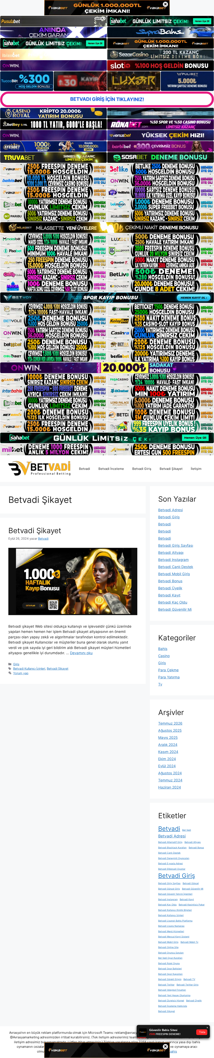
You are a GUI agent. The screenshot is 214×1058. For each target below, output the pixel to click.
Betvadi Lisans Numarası (171, 926)
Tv (160, 684)
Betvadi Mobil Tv (189, 942)
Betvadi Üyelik (170, 588)
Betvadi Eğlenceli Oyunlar (171, 869)
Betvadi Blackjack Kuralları (172, 847)
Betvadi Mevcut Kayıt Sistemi (173, 936)
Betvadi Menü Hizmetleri (171, 931)
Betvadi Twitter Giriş (188, 984)
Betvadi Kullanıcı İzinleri (29, 668)
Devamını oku (81, 653)
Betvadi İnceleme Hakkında (172, 1006)
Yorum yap (20, 673)
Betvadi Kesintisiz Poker (192, 904)
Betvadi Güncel (191, 883)
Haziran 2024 (169, 787)
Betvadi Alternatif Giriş (170, 842)
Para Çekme (168, 670)
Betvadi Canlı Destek (175, 567)
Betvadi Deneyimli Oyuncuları (173, 858)
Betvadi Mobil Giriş (174, 574)
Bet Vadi (186, 830)
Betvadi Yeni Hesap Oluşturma (174, 995)
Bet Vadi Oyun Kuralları (170, 958)
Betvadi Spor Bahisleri (170, 968)
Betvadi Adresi (170, 510)
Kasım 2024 (168, 752)
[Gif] (107, 227)
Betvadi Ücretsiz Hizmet (171, 1000)
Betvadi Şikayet (171, 469)
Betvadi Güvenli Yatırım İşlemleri (175, 894)
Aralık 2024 (167, 745)
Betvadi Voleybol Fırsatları (172, 990)
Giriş (16, 664)
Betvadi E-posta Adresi (170, 863)
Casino (164, 656)
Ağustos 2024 (170, 773)
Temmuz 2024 (170, 780)
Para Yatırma (169, 677)
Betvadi (84, 469)
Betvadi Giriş (141, 469)
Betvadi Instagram (173, 560)
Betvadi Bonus (170, 581)
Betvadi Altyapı (170, 553)
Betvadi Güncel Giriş (169, 888)
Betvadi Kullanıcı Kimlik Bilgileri (175, 910)
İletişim (196, 469)
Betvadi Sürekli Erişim (169, 979)
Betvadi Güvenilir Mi (175, 609)
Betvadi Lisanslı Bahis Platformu (175, 920)
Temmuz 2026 (170, 723)
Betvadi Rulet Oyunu (169, 963)
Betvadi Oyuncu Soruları (171, 952)
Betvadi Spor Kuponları (170, 974)
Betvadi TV (189, 979)
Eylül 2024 (167, 766)
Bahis (162, 649)
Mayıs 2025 (168, 738)
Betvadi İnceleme (111, 469)
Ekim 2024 (167, 759)
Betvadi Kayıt (169, 595)
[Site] (53, 169)
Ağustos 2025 (170, 730)
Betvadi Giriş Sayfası (175, 545)
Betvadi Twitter (166, 984)
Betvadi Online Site (168, 947)
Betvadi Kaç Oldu (172, 602)
